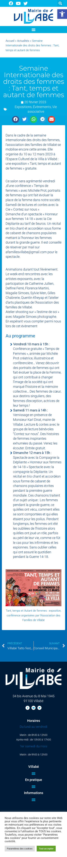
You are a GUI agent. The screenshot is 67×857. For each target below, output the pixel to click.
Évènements (42, 107)
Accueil (10, 40)
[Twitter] (25, 3)
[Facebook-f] (27, 708)
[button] (62, 14)
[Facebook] (10, 3)
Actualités (23, 40)
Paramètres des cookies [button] (20, 848)
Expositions (23, 107)
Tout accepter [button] (46, 848)
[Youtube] (18, 3)
